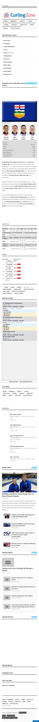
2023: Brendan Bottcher (17, 436)
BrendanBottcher (6, 138)
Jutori (7, 330)
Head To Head (7, 74)
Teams (30, 21)
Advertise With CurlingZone (9, 718)
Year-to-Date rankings (26, 204)
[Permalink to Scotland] (7, 525)
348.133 (25, 201)
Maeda (7, 328)
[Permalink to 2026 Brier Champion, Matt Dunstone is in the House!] (7, 588)
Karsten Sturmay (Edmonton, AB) (18, 175)
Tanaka (8, 315)
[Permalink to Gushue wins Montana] (7, 597)
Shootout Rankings (18, 291)
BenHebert (32, 138)
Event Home (7, 40)
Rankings (13, 21)
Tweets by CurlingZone (8, 685)
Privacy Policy (11, 716)
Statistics (6, 393)
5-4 (3, 171)
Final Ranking (7, 68)
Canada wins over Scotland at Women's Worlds (17, 569)
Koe (8, 278)
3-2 (24, 162)
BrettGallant (24, 138)
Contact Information (9, 46)
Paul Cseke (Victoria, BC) (13, 188)
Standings (15, 306)
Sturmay (9, 271)
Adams (9, 261)
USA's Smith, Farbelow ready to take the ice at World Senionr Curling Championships (23, 534)
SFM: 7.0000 (7, 65)
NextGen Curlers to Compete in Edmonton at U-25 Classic (23, 544)
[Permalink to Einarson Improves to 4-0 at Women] (7, 579)
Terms (4, 716)
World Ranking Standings (13, 201)
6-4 (5, 175)
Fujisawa (8, 314)
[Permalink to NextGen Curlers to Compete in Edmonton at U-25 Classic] (7, 544)
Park (7, 310)
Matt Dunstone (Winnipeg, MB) (15, 171)
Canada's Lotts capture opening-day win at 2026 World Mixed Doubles (23, 516)
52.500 (4, 206)
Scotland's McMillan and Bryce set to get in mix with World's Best (23, 525)
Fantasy (14, 25)
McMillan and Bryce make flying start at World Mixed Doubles (18, 495)
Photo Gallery (7, 71)
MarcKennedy (14, 138)
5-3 (9, 186)
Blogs (6, 28)
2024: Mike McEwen (15, 425)
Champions (7, 43)
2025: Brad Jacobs (15, 414)
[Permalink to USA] (7, 534)
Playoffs (21, 306)
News (32, 25)
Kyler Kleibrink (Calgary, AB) (23, 186)
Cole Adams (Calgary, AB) (27, 184)
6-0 (16, 261)
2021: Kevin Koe (14, 457)
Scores (6, 25)
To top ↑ (36, 721)
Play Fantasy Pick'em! (26, 381)
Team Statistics (8, 62)
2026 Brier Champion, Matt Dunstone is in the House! (23, 588)
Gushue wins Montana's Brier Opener (22, 596)
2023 (3, 231)
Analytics (23, 25)
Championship (8, 56)
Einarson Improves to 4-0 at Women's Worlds (22, 578)
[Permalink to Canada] (7, 516)
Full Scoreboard (13, 381)
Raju (7, 326)
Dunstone (10, 275)
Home (5, 21)
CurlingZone (22, 713)
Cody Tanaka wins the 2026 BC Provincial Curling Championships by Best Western (23, 606)
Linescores (7, 59)
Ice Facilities (15, 28)
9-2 (35, 186)
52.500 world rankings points (19, 197)
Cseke (9, 268)
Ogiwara (8, 324)
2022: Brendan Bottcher (17, 446)
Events (22, 21)
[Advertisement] (20, 95)
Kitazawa (8, 312)
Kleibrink (9, 264)
